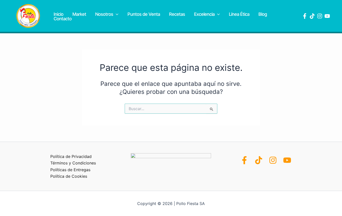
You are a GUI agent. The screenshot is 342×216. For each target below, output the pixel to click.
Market (79, 14)
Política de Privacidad (71, 156)
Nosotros (104, 14)
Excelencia (204, 14)
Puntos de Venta (143, 14)
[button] (115, 14)
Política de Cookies (68, 176)
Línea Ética (239, 14)
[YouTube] (327, 16)
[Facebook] (304, 16)
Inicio (58, 14)
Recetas (177, 14)
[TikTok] (259, 160)
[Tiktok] (312, 16)
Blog (262, 14)
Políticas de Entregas (70, 169)
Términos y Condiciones (73, 162)
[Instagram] (319, 16)
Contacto (63, 19)
